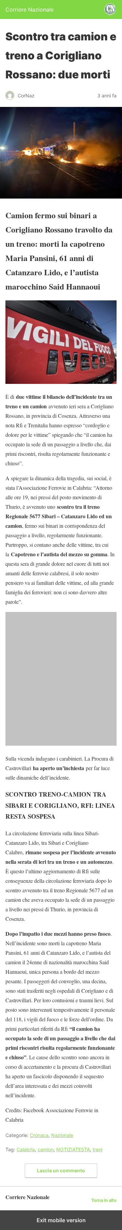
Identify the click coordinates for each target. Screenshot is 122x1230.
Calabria (26, 1149)
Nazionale (62, 1135)
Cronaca (39, 1135)
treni (97, 1149)
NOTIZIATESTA (73, 1149)
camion (46, 1149)
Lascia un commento (61, 1170)
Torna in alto (104, 1200)
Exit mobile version (61, 1220)
